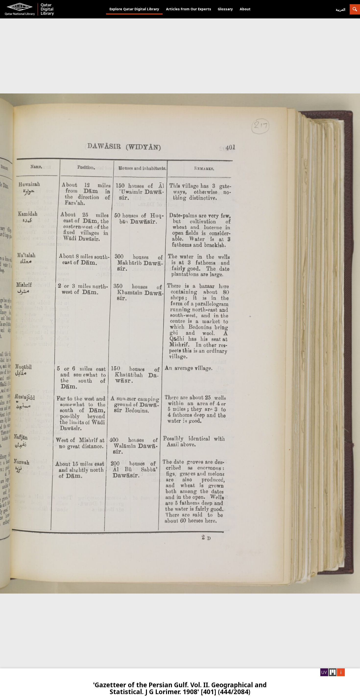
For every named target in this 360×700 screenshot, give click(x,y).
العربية (340, 9)
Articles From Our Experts (188, 9)
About (245, 9)
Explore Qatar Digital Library (134, 9)
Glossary (225, 9)
